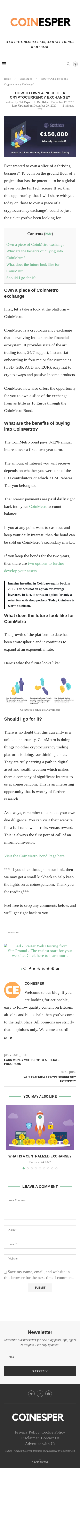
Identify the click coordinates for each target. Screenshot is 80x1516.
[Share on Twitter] (34, 969)
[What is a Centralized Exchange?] (40, 1127)
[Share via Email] (57, 969)
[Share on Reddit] (48, 969)
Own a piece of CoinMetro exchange (35, 244)
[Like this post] (24, 969)
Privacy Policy (27, 1432)
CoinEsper (25, 102)
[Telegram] (48, 1393)
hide (48, 234)
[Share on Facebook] (30, 969)
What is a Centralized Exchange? (40, 1156)
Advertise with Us (40, 1443)
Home (7, 78)
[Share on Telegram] (52, 969)
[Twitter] (31, 1393)
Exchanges (26, 78)
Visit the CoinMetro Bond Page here (34, 856)
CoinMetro (38, 506)
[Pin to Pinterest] (39, 969)
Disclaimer (30, 1438)
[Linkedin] (40, 1393)
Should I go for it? (20, 278)
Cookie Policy (53, 1432)
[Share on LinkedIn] (43, 969)
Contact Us (50, 1438)
